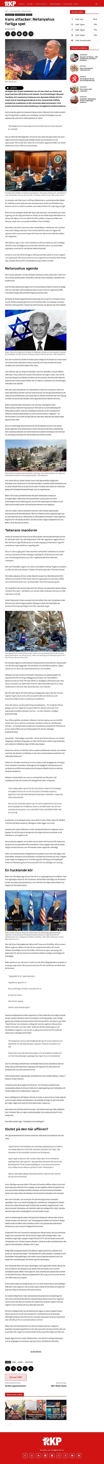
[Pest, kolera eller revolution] (15, 1410)
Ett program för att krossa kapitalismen (87, 79)
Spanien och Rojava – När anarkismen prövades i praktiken (89, 58)
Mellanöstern (26, 11)
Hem (6, 11)
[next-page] (10, 1424)
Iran (14, 1362)
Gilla (95, 19)
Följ (95, 24)
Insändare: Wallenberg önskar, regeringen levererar (36, 1416)
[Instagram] (31, 1455)
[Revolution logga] (10, 3)
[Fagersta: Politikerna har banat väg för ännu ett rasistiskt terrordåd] (56, 1410)
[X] (13, 33)
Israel (20, 1362)
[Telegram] (19, 33)
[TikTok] (58, 1455)
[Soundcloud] (38, 1455)
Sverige (83, 66)
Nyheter (29, 15)
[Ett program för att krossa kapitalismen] (74, 78)
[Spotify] (45, 1455)
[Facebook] (7, 33)
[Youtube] (72, 1455)
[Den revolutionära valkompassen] (74, 68)
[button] (96, 4)
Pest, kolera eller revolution (15, 1417)
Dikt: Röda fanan (58, 1386)
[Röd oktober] (78, 1455)
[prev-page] (6, 1424)
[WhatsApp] (25, 33)
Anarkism (83, 55)
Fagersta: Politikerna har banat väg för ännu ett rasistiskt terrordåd (56, 1416)
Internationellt (15, 11)
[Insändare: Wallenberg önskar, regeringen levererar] (36, 1410)
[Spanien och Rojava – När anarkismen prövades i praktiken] (74, 57)
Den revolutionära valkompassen (86, 69)
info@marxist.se (57, 1450)
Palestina (29, 1362)
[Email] (30, 33)
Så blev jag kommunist (15, 1386)
